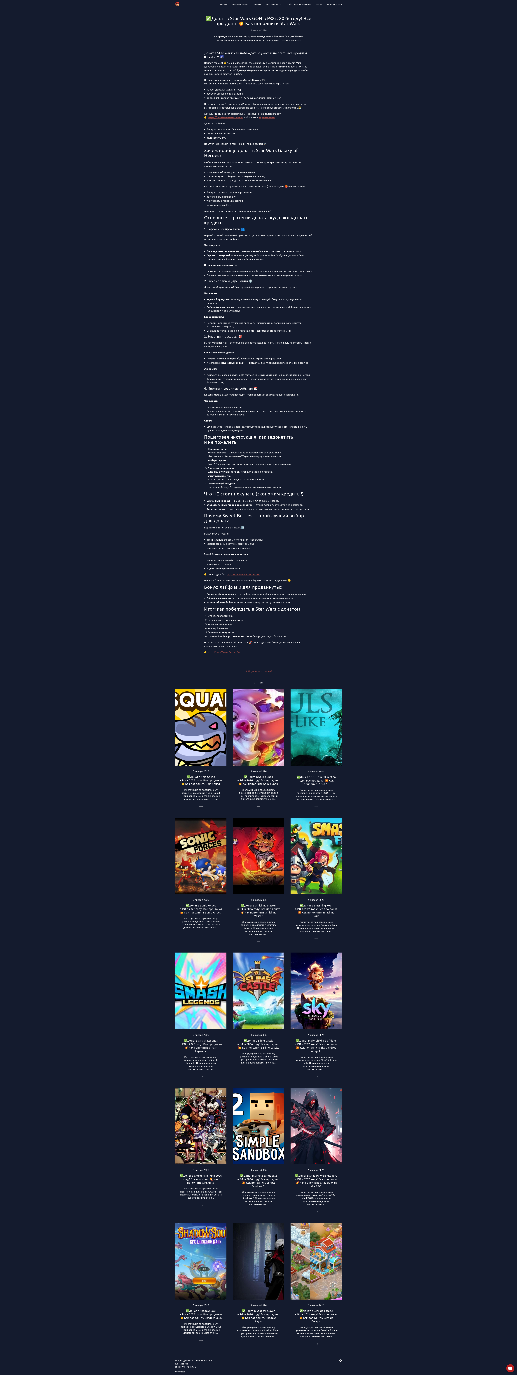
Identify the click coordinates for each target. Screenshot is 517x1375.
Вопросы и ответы (240, 4)
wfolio (183, 1371)
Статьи (319, 4)
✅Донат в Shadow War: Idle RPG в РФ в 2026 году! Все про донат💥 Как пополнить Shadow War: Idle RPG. (316, 1181)
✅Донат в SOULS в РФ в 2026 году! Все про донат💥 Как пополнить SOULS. (316, 780)
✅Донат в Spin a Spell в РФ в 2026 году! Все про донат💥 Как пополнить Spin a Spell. (258, 780)
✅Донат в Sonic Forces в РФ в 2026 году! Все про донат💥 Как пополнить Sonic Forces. (201, 909)
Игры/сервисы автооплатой (298, 4)
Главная (223, 4)
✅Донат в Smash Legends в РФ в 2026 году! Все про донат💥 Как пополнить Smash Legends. (201, 1046)
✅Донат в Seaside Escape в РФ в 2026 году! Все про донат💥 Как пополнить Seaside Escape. (316, 1316)
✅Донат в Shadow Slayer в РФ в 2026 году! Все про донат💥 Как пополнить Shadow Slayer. (258, 1316)
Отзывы (257, 4)
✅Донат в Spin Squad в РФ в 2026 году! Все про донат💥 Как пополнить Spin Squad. (201, 780)
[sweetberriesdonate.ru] (177, 4)
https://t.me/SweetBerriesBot (243, 574)
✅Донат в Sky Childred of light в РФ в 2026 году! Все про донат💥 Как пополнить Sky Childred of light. (316, 1046)
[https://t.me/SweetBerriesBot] (340, 1360)
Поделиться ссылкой (260, 671)
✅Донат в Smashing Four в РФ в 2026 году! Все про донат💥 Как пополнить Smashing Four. (316, 911)
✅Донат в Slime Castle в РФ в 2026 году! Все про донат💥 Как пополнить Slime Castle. (258, 1044)
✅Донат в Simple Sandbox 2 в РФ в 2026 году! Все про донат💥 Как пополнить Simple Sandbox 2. (258, 1181)
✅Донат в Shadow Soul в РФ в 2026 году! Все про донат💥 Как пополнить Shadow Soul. (201, 1314)
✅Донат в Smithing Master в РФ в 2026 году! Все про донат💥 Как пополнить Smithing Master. (258, 911)
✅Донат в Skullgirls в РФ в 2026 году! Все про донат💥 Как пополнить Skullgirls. (201, 1179)
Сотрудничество (334, 4)
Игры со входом (273, 4)
